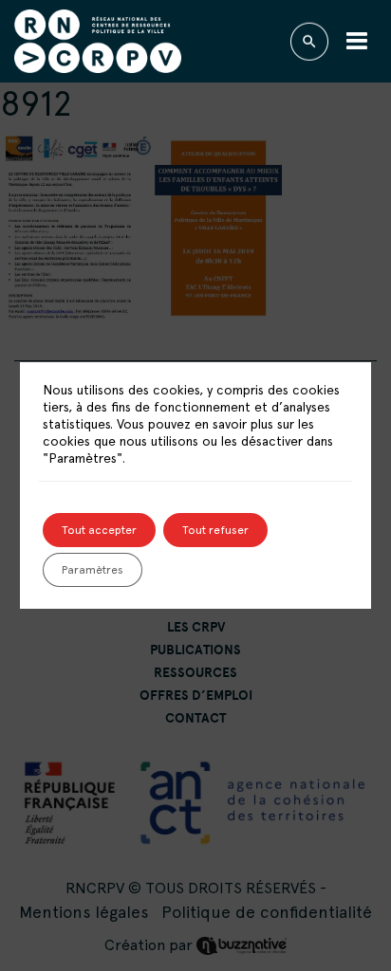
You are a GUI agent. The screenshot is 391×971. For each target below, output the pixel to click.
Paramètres (92, 570)
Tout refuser (215, 530)
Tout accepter (99, 530)
